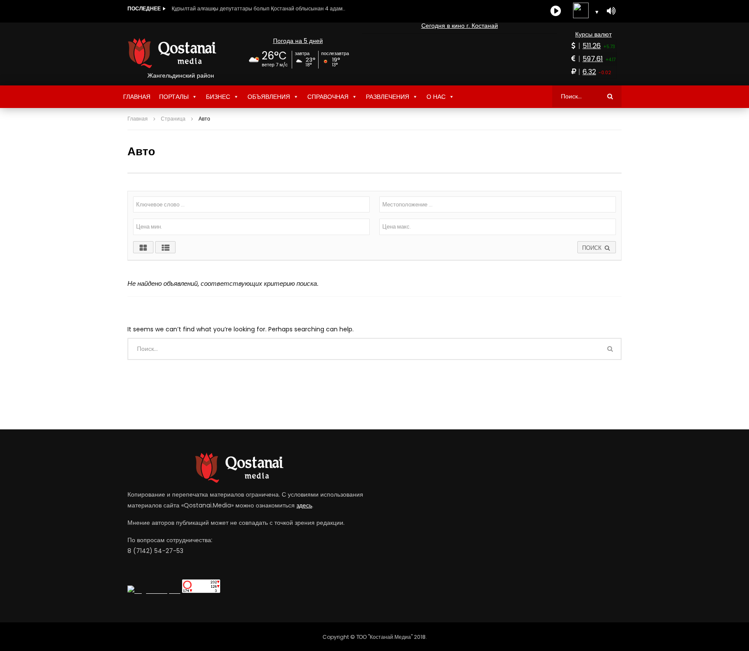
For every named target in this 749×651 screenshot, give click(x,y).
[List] (165, 247)
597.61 (593, 59)
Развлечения (387, 96)
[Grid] (143, 247)
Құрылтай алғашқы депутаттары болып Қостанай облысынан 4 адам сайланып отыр (258, 8)
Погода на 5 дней (298, 40)
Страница (173, 118)
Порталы (174, 96)
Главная (136, 96)
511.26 (592, 46)
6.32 (589, 72)
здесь (304, 505)
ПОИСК (592, 248)
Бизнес (218, 96)
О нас (436, 96)
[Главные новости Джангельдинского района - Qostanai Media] (180, 53)
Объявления (268, 96)
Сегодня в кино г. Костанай (459, 25)
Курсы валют (593, 34)
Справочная (327, 96)
